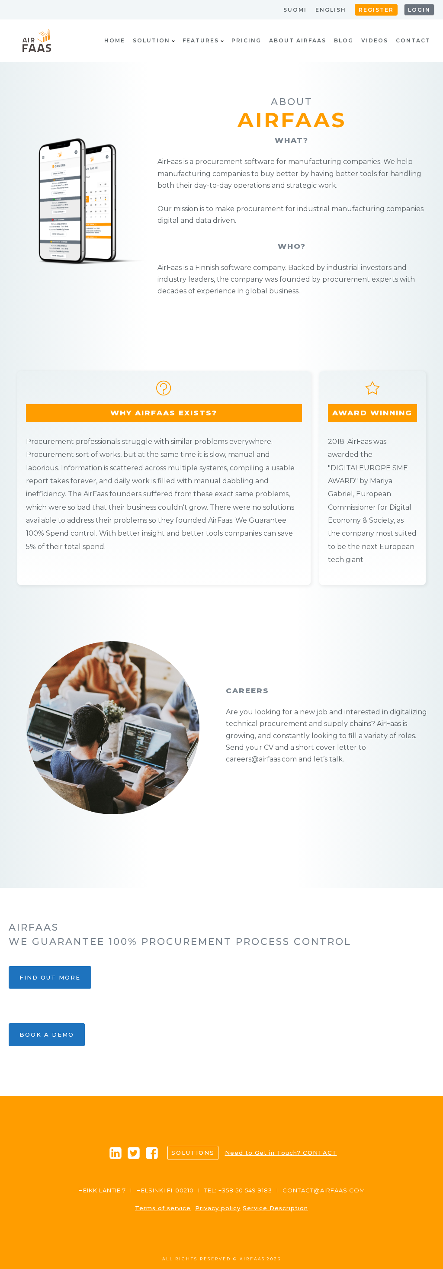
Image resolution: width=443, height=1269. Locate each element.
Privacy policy (218, 1208)
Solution (151, 40)
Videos (374, 40)
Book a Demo (46, 1034)
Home (114, 40)
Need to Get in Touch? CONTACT (281, 1152)
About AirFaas (297, 40)
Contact (413, 40)
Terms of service (163, 1208)
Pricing (246, 40)
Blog (343, 40)
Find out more (49, 977)
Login (419, 9)
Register (376, 9)
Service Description (275, 1208)
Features (201, 40)
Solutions (193, 1152)
